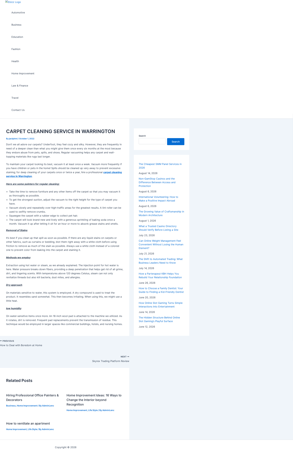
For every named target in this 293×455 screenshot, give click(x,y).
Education (17, 36)
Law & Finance (19, 85)
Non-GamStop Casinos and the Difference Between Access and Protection (157, 182)
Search (142, 135)
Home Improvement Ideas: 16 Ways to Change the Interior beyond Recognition (94, 399)
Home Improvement (22, 73)
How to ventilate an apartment (28, 423)
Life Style (93, 410)
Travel (14, 97)
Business (16, 24)
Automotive (18, 12)
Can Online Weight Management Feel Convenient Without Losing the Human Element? (161, 244)
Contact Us (18, 109)
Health (15, 61)
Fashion (15, 49)
